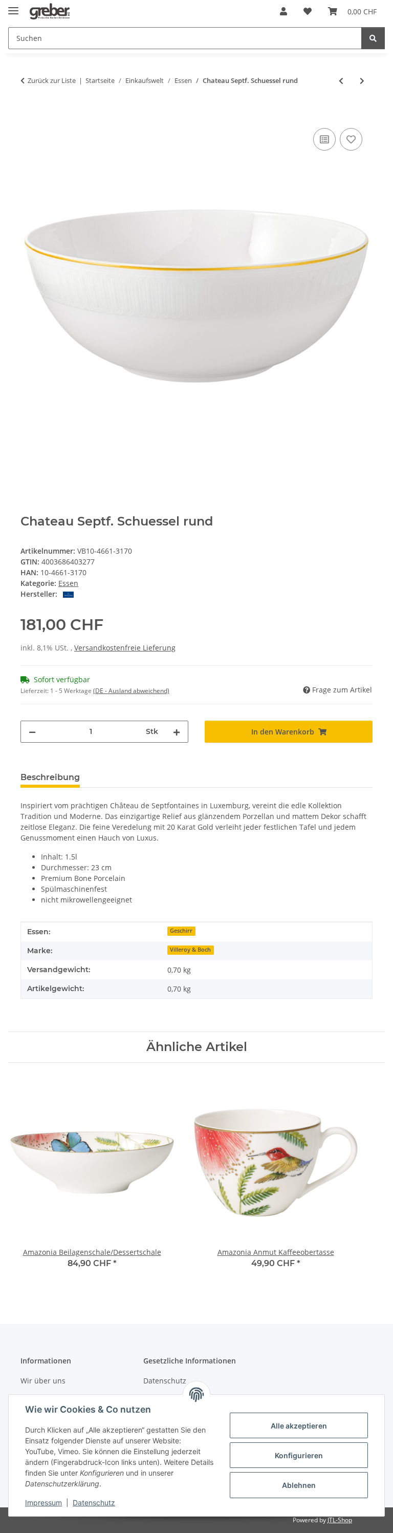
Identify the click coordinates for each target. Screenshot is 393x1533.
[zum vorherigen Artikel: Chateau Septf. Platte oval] (341, 81)
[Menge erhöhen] (176, 731)
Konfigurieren (299, 1455)
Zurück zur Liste (52, 80)
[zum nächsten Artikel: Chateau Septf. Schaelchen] (362, 81)
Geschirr (181, 930)
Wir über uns (43, 1380)
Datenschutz (94, 1502)
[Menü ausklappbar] (13, 6)
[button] (283, 11)
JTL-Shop (340, 1520)
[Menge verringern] (32, 731)
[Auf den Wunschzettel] (351, 139)
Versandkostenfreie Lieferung (125, 648)
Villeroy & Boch (190, 949)
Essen (68, 583)
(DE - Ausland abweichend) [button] (131, 690)
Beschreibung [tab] (50, 777)
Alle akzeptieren (299, 1425)
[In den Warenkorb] (28, 114)
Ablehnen (299, 1485)
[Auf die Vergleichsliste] (324, 139)
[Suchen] (373, 38)
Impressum (43, 1502)
